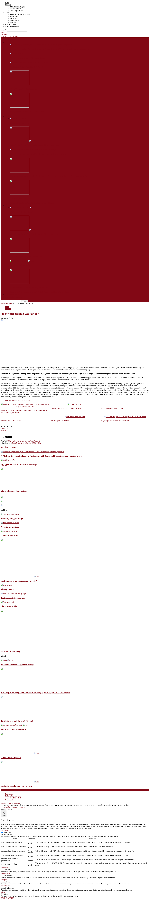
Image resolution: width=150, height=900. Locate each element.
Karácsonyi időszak (16, 11)
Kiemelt (8, 309)
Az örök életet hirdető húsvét (12, 420)
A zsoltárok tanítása (10, 527)
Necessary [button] (4, 830)
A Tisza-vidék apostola (11, 757)
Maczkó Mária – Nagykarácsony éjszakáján (29, 287)
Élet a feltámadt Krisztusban (112, 408)
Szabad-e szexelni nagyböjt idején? (16, 786)
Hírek (7, 3)
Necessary (7, 832)
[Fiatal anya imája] (7, 602)
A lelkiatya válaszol (12, 26)
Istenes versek (14, 18)
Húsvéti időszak (15, 9)
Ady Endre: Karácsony (20, 265)
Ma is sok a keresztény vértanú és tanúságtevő (24, 441)
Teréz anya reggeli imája (12, 518)
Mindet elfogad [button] (19, 807)
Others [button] (3, 892)
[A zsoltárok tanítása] (10, 523)
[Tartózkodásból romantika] (13, 594)
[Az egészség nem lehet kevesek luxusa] (19, 107)
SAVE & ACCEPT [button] (7, 898)
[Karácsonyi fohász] (19, 194)
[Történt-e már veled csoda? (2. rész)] (17, 717)
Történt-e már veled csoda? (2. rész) (17, 721)
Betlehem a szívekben (20, 123)
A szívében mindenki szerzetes (20, 14)
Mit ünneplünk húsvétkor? (21, 212)
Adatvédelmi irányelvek (13, 798)
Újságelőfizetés (10, 24)
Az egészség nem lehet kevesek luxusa (27, 111)
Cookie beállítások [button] (7, 807)
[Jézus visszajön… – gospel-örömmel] (19, 252)
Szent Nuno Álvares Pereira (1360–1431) (26, 443)
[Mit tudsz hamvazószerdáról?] (14, 725)
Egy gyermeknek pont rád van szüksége (28, 58)
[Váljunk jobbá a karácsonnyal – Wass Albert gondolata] (22, 141)
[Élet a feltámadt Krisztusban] (14, 487)
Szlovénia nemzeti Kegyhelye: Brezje (17, 664)
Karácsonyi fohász (18, 198)
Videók (7, 12)
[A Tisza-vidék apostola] (20, 753)
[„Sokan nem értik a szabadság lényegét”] (20, 577)
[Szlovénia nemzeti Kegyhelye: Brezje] (7, 660)
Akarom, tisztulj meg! (10, 651)
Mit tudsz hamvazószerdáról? (14, 729)
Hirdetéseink (14, 16)
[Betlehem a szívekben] (18, 118)
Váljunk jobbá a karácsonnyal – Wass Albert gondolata (34, 145)
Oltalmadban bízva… (10, 535)
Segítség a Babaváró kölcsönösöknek (26, 67)
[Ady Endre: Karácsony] (22, 261)
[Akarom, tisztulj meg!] (17, 647)
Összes (12, 203)
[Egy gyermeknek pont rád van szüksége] (16, 53)
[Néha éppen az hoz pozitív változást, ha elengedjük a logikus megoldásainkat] (17, 688)
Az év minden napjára (17, 7)
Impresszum (9, 794)
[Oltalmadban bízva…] (9, 531)
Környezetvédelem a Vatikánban (17, 400)
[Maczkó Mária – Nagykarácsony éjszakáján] (19, 283)
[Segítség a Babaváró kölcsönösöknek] (29, 62)
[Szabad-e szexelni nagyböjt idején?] (20, 782)
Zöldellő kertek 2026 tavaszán (23, 89)
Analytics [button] (4, 880)
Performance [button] (5, 873)
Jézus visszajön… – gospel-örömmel (26, 256)
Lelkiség (8, 5)
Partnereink (9, 800)
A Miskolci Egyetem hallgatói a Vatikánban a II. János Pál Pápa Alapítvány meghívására (49, 49)
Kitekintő (13, 22)
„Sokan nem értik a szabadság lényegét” (19, 581)
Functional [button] (4, 867)
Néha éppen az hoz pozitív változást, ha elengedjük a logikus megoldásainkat (35, 693)
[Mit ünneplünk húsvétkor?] (22, 207)
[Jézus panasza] (6, 585)
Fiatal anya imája (9, 606)
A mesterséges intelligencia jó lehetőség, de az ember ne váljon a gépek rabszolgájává (49, 176)
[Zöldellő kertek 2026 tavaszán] (19, 85)
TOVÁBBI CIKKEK (9, 447)
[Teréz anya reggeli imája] (10, 514)
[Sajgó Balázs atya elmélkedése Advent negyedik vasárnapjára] (33, 150)
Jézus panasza (7, 589)
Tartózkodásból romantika (13, 598)
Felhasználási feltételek (13, 796)
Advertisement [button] (6, 886)
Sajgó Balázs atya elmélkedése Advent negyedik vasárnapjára (38, 154)
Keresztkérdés (14, 20)
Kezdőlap (4, 303)
